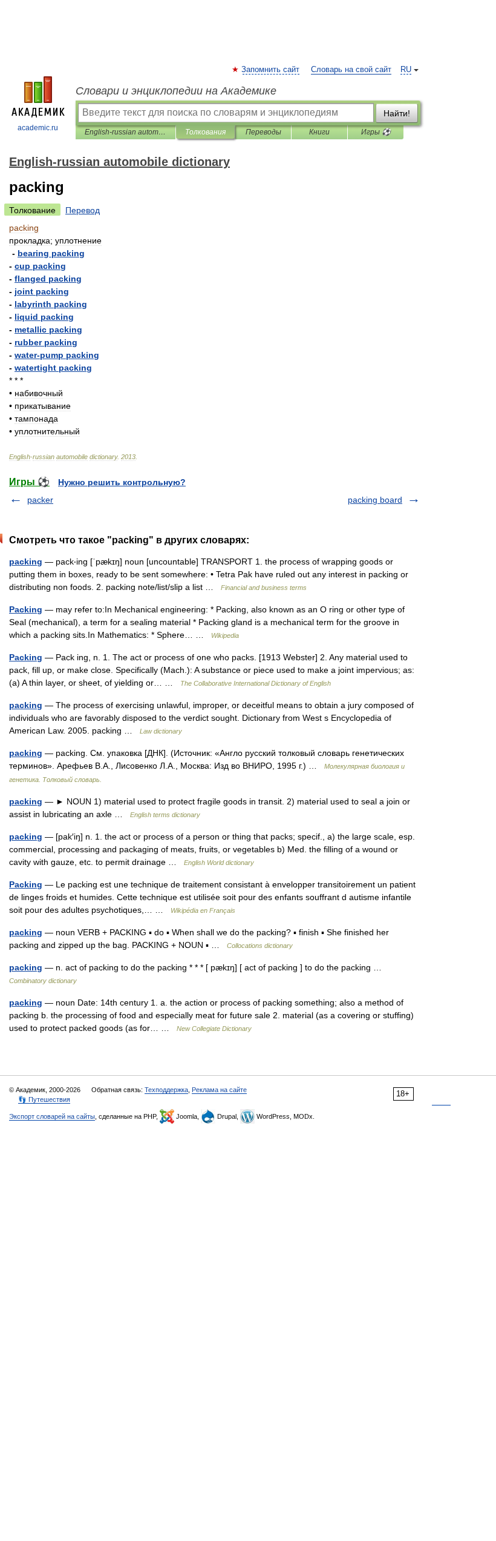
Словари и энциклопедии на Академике (176, 91)
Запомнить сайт (271, 69)
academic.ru (38, 128)
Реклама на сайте (219, 1089)
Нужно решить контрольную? (122, 482)
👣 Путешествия (44, 1099)
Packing (25, 609)
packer (40, 500)
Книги (319, 132)
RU (405, 69)
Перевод (82, 210)
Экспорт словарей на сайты (52, 1116)
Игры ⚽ (376, 132)
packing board (375, 500)
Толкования (205, 132)
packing (25, 561)
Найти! (396, 113)
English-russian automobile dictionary (125, 132)
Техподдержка (166, 1089)
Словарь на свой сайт (351, 69)
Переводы (263, 132)
